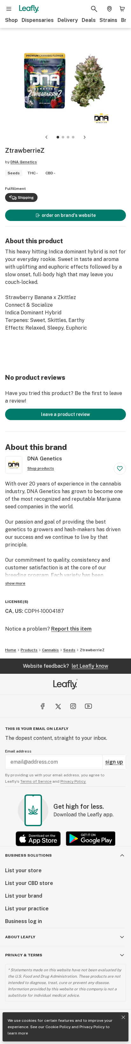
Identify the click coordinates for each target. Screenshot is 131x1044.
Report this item (71, 629)
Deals (89, 20)
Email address (18, 751)
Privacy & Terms (23, 955)
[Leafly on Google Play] (90, 838)
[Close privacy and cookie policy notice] (123, 1017)
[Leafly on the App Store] (38, 838)
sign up (114, 762)
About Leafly (20, 937)
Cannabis (50, 650)
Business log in (23, 921)
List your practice (27, 909)
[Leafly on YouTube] (88, 706)
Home (10, 650)
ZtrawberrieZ (92, 650)
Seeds (69, 650)
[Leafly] (29, 9)
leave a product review (65, 414)
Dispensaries (38, 20)
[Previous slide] (46, 137)
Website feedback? (65, 666)
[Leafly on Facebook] (42, 706)
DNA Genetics (23, 162)
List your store (23, 870)
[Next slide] (84, 137)
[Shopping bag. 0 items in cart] (122, 9)
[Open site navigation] (9, 9)
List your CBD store (29, 883)
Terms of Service (36, 781)
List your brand (23, 896)
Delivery (68, 20)
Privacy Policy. (73, 781)
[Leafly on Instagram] (73, 706)
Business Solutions (28, 855)
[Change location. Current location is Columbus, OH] (109, 9)
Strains (108, 20)
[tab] (58, 137)
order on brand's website (69, 215)
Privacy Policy (92, 1027)
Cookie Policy (58, 1027)
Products (29, 650)
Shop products (40, 468)
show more (15, 583)
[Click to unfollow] (120, 469)
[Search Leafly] (94, 9)
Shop (11, 20)
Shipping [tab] (26, 197)
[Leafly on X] (58, 706)
